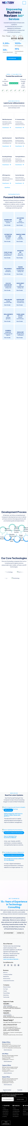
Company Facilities (7, 974)
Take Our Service (9, 509)
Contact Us (7, 456)
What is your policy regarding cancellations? (11, 661)
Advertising (6, 995)
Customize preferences (7, 1099)
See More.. (8, 187)
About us (5, 972)
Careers (5, 991)
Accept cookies (20, 1099)
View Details (5, 127)
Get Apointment (8, 933)
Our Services (12, 58)
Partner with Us (6, 978)
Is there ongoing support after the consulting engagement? (11, 651)
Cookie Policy (13, 1095)
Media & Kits (6, 976)
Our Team (5, 989)
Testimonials (6, 997)
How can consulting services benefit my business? (12, 626)
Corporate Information (8, 980)
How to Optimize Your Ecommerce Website (10, 836)
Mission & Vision (7, 987)
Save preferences (6, 1122)
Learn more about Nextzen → (11, 959)
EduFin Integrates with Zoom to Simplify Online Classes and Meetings (13, 815)
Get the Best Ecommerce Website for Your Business (14, 859)
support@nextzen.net (21, 776)
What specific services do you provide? (13, 634)
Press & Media (6, 993)
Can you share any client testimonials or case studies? (12, 642)
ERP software (8, 810)
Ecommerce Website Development (14, 832)
